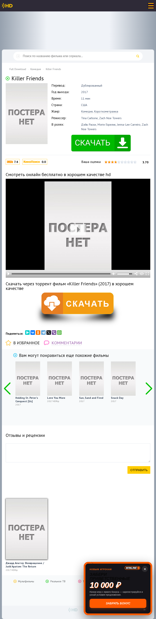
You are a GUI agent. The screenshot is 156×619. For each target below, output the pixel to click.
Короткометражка (106, 111)
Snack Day (117, 398)
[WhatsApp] (59, 332)
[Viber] (54, 332)
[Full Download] (13, 5)
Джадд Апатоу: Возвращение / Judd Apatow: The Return (25, 564)
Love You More (56, 398)
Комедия (87, 111)
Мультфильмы (26, 581)
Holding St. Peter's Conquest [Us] (26, 399)
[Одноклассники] (38, 332)
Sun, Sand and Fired (91, 398)
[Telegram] (43, 332)
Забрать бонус (118, 603)
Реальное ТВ (57, 581)
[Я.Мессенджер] (27, 332)
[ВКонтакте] (32, 332)
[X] (48, 332)
